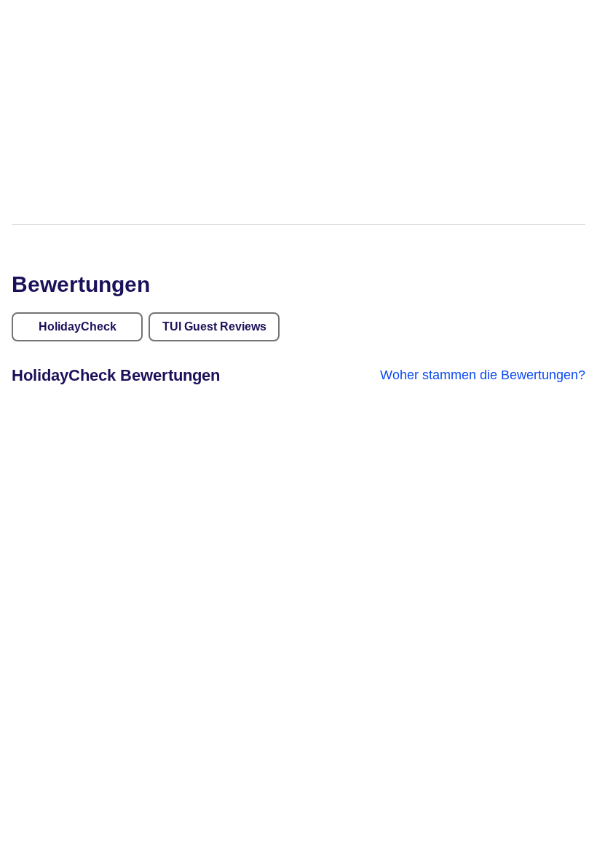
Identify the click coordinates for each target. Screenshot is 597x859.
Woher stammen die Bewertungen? (482, 375)
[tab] (77, 326)
